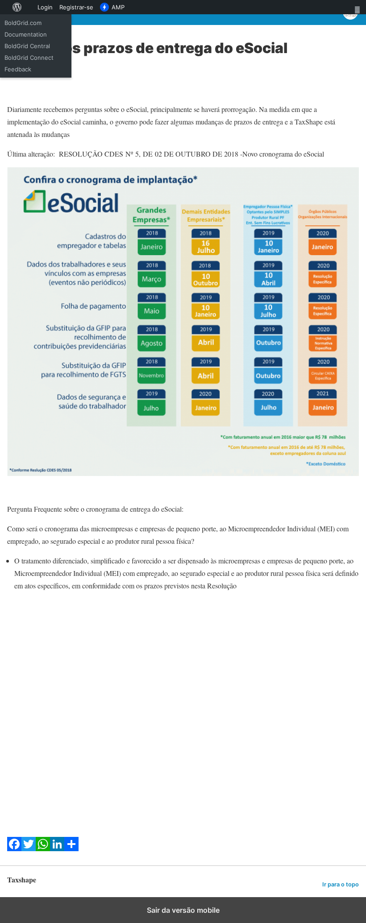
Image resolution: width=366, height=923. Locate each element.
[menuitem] (4, 7)
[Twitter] (28, 848)
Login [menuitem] (45, 7)
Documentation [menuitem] (25, 34)
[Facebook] (14, 848)
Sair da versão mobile (183, 910)
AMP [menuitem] (118, 7)
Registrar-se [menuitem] (76, 7)
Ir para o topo (340, 884)
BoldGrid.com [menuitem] (23, 22)
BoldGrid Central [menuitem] (27, 46)
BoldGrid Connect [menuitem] (29, 57)
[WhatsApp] (43, 848)
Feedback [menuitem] (17, 69)
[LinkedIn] (57, 848)
